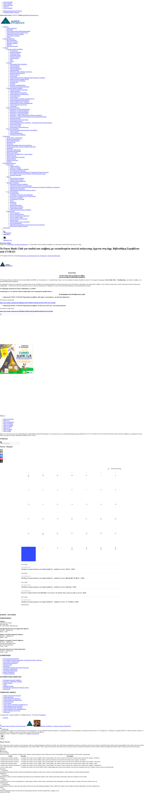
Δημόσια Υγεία (11, 211)
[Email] (72, 453)
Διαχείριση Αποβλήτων (13, 182)
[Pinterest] (72, 458)
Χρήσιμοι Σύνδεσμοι (9, 673)
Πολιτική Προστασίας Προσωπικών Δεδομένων (16, 667)
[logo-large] (12, 24)
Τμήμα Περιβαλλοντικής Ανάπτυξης (12, 707)
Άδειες (5, 684)
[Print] (72, 450)
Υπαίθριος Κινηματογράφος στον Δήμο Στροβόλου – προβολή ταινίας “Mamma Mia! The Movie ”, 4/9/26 (52, 578)
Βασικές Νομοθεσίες (9, 672)
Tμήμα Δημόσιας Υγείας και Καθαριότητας (14, 709)
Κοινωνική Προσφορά (13, 128)
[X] (72, 461)
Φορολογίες (6, 666)
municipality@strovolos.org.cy (30, 15)
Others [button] (2, 787)
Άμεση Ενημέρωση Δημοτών (11, 658)
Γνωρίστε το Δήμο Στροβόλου (15, 49)
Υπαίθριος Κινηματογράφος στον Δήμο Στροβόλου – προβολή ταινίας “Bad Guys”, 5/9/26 (48, 587)
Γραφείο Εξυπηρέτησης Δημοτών (12, 695)
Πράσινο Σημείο (7, 683)
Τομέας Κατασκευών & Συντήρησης (13, 706)
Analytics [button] (2, 778)
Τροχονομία (6, 712)
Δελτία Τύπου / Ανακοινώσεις (11, 661)
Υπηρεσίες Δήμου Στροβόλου (14, 88)
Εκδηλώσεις (43, 255)
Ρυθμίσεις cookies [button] (5, 733)
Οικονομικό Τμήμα (8, 701)
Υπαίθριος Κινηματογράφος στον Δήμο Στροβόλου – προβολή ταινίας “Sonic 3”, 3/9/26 (48, 569)
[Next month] (121, 469)
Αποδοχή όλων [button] (14, 733)
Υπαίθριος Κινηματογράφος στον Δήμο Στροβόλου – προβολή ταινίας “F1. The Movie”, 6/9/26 (49, 602)
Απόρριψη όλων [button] (22, 733)
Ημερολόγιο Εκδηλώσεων (10, 663)
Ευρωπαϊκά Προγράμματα (10, 670)
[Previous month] (108, 469)
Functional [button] (3, 769)
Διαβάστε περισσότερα (33, 733)
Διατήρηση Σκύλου (8, 686)
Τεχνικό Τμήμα (7, 703)
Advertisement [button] (4, 783)
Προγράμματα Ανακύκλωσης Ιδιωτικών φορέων (16, 687)
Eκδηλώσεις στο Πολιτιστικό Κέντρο (30, 255)
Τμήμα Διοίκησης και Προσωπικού (12, 700)
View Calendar (25, 604)
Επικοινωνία (10, 164)
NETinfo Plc (42, 715)
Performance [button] (3, 773)
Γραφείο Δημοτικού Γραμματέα (11, 698)
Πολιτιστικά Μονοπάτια (54, 255)
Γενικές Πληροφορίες (12, 191)
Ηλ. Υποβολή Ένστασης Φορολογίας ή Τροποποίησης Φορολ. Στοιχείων (22, 660)
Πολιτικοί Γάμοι (7, 664)
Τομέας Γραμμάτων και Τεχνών (11, 710)
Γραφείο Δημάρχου (8, 697)
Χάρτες (9, 176)
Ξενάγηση (9, 62)
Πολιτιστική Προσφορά (13, 107)
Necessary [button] (2, 749)
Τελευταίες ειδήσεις (5, 243)
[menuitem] (73, 32)
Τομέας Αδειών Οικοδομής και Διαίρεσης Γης (15, 704)
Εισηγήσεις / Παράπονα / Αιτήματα (12, 681)
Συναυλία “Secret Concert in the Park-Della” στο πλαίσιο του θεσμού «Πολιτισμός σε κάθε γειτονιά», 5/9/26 (53, 593)
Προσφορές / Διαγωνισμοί (10, 669)
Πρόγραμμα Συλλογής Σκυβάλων (12, 680)
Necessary (4, 751)
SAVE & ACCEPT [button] (5, 792)
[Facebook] (72, 456)
